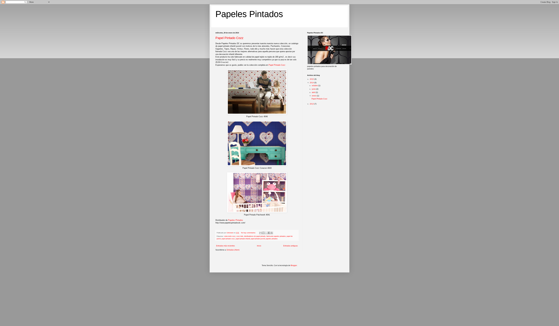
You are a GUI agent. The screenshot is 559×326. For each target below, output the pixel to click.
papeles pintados (272, 239)
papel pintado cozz (228, 239)
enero (314, 96)
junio (314, 89)
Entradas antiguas (290, 246)
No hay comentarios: (248, 233)
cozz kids (239, 236)
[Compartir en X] (266, 232)
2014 (312, 83)
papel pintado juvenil (258, 239)
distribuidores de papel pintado (255, 236)
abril (314, 92)
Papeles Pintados (249, 14)
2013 (312, 104)
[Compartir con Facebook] (268, 232)
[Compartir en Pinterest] (271, 232)
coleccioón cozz (230, 236)
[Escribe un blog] (263, 232)
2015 (312, 79)
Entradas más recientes (225, 246)
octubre (315, 86)
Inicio (259, 246)
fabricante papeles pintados (276, 236)
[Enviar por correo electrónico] (260, 232)
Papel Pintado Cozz (229, 38)
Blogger (294, 265)
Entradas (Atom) (233, 250)
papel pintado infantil (243, 239)
